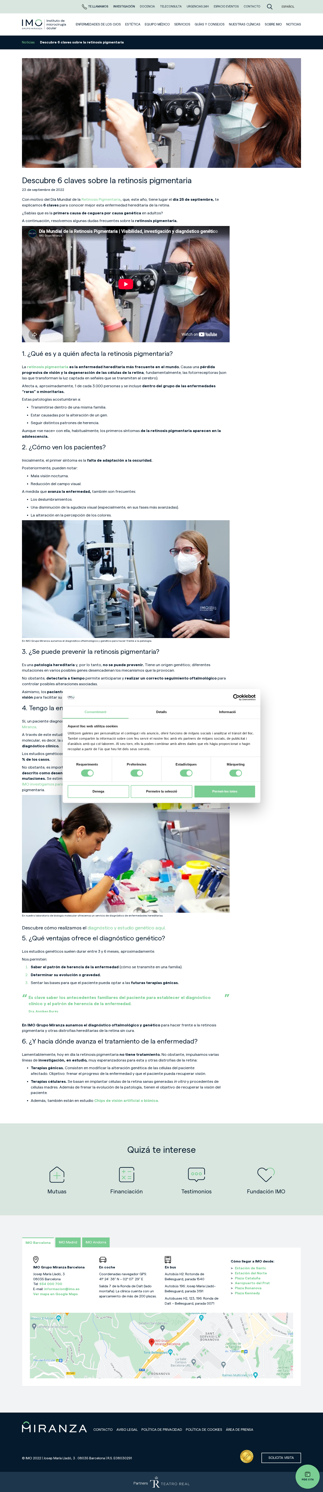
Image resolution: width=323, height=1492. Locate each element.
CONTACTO (252, 6)
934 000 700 (50, 1284)
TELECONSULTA (171, 6)
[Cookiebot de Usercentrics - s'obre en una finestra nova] (236, 697)
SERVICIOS (182, 24)
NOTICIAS (293, 24)
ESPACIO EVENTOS (226, 6)
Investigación (124, 6)
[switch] (137, 773)
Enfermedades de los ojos (98, 24)
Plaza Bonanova (248, 1288)
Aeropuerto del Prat (252, 1283)
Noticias (28, 42)
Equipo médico (157, 24)
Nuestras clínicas (244, 24)
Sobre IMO (273, 24)
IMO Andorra (96, 1242)
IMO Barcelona (38, 1243)
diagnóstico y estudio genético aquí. (126, 927)
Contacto (103, 1429)
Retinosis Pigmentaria (101, 199)
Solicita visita (281, 1458)
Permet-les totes (224, 791)
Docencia (148, 6)
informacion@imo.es (62, 1289)
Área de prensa (239, 1429)
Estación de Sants (250, 1268)
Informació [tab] (227, 712)
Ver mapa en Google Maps (55, 1294)
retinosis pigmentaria (47, 367)
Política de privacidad (162, 1429)
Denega (98, 791)
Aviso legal (127, 1429)
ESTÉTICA (132, 24)
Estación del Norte (251, 1273)
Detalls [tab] (161, 712)
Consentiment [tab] (95, 712)
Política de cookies (204, 1429)
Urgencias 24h (198, 6)
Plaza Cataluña (247, 1278)
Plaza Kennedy (247, 1293)
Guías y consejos (210, 24)
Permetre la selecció (161, 791)
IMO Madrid (68, 1242)
